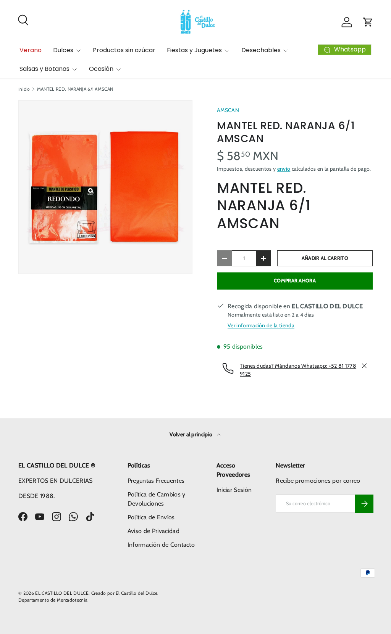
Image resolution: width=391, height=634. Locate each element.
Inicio (24, 89)
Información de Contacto (161, 544)
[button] (368, 22)
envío (284, 168)
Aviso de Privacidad (153, 531)
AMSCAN (228, 110)
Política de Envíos (151, 517)
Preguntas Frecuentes (156, 480)
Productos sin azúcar (124, 50)
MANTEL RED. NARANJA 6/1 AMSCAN (75, 89)
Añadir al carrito (325, 258)
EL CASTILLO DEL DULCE (62, 593)
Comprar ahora (295, 280)
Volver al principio (191, 434)
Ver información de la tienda (261, 325)
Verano (30, 50)
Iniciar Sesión (234, 489)
